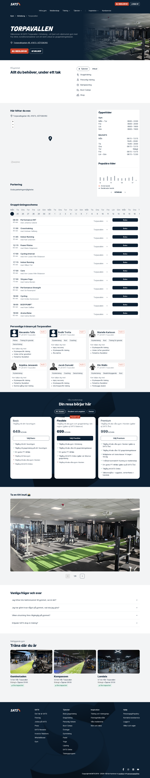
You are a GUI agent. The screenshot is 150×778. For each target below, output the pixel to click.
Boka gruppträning (70, 714)
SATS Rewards (40, 730)
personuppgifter (133, 774)
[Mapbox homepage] (15, 162)
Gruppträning (67, 718)
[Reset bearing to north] (12, 127)
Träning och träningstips (100, 714)
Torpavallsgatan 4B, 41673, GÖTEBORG (31, 43)
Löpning (66, 746)
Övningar (66, 730)
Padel (65, 738)
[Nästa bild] (82, 576)
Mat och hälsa (96, 726)
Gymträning (67, 734)
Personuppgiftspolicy (131, 714)
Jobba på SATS (41, 722)
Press (37, 726)
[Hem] (15, 3)
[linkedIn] (133, 769)
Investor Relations (42, 734)
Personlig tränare (69, 722)
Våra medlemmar (97, 722)
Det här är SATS (41, 714)
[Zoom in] (12, 121)
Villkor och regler (129, 726)
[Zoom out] (12, 124)
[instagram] (128, 769)
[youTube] (138, 769)
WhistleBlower (40, 738)
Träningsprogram (69, 753)
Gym (12, 16)
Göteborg (21, 16)
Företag (38, 718)
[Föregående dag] (111, 192)
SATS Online (67, 750)
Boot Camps (67, 726)
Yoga (65, 742)
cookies (121, 774)
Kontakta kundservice (131, 718)
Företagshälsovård (98, 718)
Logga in (126, 722)
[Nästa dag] (125, 192)
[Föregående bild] (67, 576)
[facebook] (123, 769)
